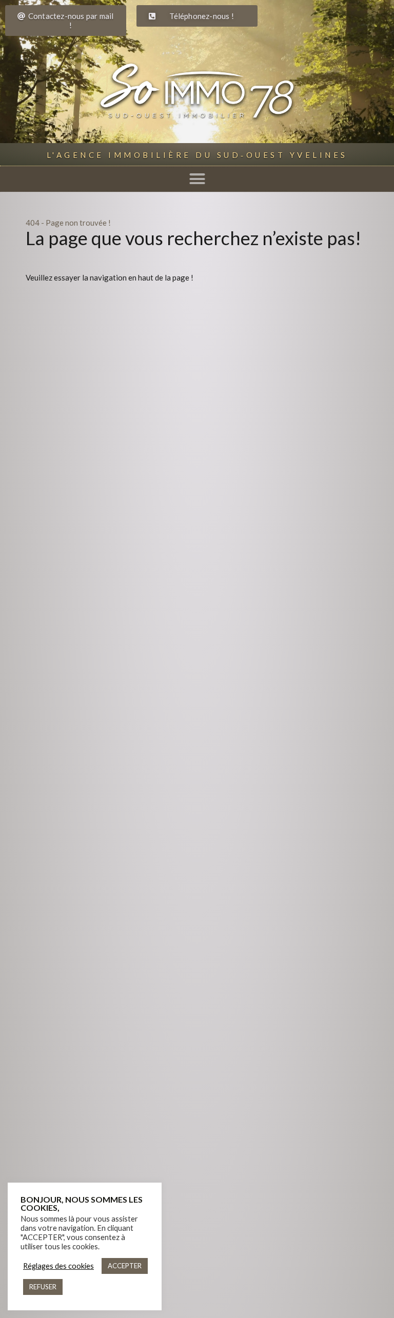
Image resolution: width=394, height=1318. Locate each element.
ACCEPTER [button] (125, 1266)
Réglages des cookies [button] (58, 1266)
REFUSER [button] (42, 1287)
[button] (197, 179)
